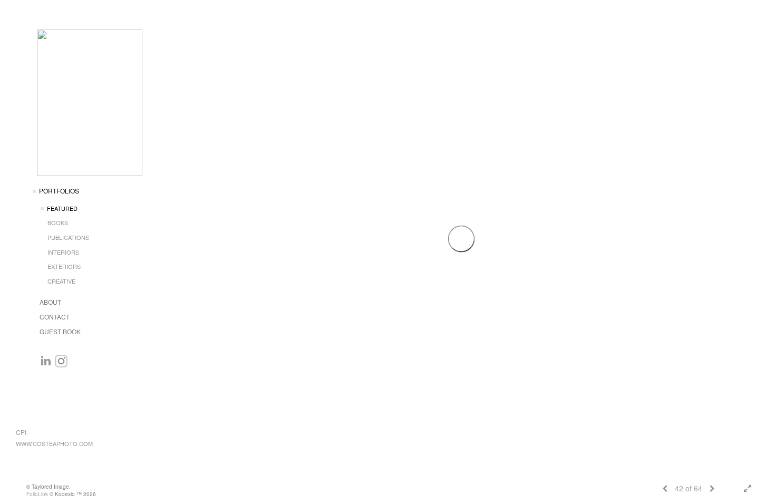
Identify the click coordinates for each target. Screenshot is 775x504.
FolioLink (37, 494)
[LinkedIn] (46, 361)
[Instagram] (61, 361)
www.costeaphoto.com (54, 443)
